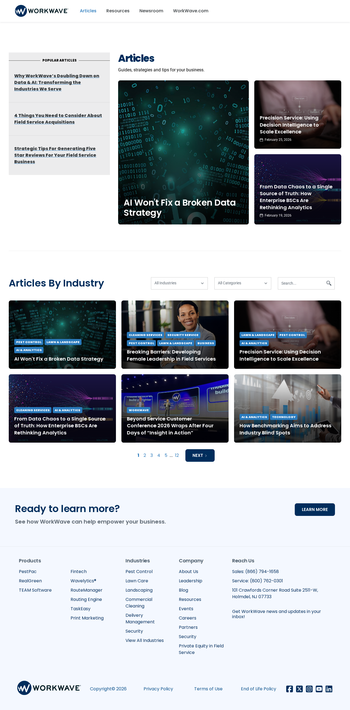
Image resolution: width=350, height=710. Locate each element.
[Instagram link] (309, 689)
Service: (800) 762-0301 (257, 581)
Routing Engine (86, 599)
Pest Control (29, 342)
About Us (188, 571)
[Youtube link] (319, 689)
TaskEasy (81, 609)
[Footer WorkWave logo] (49, 689)
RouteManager (87, 590)
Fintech (79, 571)
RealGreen (30, 581)
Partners (188, 627)
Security (134, 631)
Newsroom (151, 11)
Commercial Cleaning (139, 602)
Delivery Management (140, 618)
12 (177, 455)
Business (205, 343)
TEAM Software (35, 590)
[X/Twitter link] (299, 689)
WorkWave (139, 410)
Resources (118, 11)
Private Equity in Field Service (201, 649)
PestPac (28, 571)
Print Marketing (87, 618)
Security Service (183, 335)
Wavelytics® (83, 581)
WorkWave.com (190, 11)
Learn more (315, 509)
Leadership (190, 581)
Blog (183, 590)
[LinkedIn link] (329, 689)
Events (186, 609)
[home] (41, 11)
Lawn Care (137, 581)
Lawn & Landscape (63, 342)
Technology (284, 417)
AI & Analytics (29, 350)
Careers (187, 618)
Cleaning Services (145, 335)
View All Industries (145, 640)
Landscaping (139, 590)
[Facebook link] (289, 689)
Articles (88, 11)
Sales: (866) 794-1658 (255, 571)
